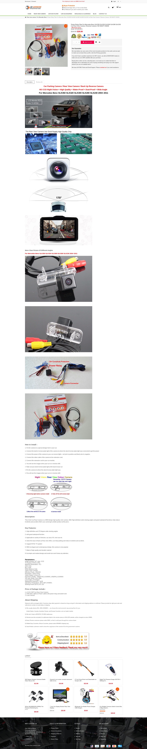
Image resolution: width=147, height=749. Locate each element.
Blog (94, 13)
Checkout (33, 1)
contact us (103, 67)
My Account (27, 1)
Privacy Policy (54, 728)
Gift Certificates (80, 731)
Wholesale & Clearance (83, 13)
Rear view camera (40, 13)
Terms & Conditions (56, 731)
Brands (78, 728)
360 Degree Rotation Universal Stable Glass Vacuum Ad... (35, 680)
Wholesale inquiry (76, 27)
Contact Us (103, 13)
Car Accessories (66, 13)
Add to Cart (88, 42)
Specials (78, 736)
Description (30, 82)
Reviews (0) (39, 82)
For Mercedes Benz (42, 17)
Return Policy (54, 739)
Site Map (78, 739)
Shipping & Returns (56, 733)
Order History (104, 731)
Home (29, 13)
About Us (28, 736)
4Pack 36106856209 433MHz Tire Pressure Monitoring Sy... (34, 707)
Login (114, 1)
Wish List (103, 736)
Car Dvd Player (53, 13)
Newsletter (103, 739)
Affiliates (78, 733)
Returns (103, 733)
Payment (53, 736)
